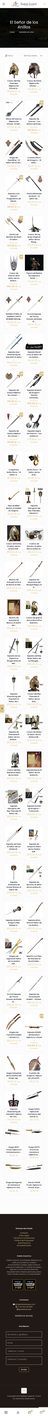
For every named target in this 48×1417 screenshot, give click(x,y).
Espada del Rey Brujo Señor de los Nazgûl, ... (34, 658)
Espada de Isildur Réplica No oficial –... (13, 433)
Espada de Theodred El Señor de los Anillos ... (13, 736)
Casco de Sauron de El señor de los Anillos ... (14, 277)
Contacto (24, 1233)
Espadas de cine (26, 32)
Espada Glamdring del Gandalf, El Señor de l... (14, 698)
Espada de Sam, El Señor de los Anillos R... (13, 846)
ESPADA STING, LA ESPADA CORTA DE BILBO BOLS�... (14, 316)
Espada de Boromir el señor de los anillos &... (34, 884)
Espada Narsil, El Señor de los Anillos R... (34, 772)
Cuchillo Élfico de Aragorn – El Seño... (34, 160)
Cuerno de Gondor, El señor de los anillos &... (34, 546)
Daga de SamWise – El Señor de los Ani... (14, 160)
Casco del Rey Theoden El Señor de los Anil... (34, 698)
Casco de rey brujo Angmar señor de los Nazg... (34, 238)
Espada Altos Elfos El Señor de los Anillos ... (34, 922)
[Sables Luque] (24, 4)
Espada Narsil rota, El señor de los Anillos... (34, 354)
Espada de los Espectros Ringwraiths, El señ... (14, 660)
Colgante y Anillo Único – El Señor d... (14, 472)
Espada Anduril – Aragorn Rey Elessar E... (14, 922)
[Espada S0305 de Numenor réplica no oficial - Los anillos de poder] (34, 1027)
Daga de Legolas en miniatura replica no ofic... (14, 1185)
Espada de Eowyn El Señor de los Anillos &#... (34, 848)
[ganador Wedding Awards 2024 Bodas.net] (30, 1289)
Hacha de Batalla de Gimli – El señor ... (13, 237)
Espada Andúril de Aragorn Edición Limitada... (34, 394)
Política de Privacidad (24, 1240)
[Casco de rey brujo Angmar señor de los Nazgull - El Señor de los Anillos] (34, 229)
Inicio (12, 32)
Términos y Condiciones (24, 1238)
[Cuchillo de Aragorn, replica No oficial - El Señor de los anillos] (34, 1068)
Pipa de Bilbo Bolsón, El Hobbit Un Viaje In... (13, 508)
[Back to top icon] (24, 1390)
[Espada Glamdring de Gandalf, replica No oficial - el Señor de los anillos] (14, 1104)
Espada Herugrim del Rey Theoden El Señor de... (14, 810)
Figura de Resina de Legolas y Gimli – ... (34, 275)
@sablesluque (24, 1309)
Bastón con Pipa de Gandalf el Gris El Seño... (34, 958)
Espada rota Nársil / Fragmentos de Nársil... (14, 197)
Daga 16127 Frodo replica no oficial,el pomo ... (14, 1149)
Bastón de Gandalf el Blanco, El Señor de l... (14, 622)
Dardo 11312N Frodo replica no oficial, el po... (34, 1185)
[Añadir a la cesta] (20, 65)
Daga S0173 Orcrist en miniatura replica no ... (34, 1151)
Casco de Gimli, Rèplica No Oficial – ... (34, 83)
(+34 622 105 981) (25, 1307)
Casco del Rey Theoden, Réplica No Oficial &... (13, 85)
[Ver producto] (20, 69)
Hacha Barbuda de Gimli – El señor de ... (34, 196)
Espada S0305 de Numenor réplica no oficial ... (34, 1036)
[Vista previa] (20, 77)
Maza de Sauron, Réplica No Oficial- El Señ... (14, 121)
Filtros (10, 55)
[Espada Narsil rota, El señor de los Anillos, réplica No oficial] (34, 347)
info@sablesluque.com (25, 1304)
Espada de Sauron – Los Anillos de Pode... (34, 121)
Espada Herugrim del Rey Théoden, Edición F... (34, 509)
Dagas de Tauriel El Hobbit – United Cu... (13, 1035)
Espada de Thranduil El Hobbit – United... (34, 996)
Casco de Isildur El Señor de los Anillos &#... (34, 734)
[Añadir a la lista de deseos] (20, 73)
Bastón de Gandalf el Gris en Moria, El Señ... (14, 582)
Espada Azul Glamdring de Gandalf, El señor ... (14, 356)
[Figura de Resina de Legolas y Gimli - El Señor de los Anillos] (34, 267)
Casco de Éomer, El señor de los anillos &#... (14, 546)
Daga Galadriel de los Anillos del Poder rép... (13, 1075)
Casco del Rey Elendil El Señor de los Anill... (14, 772)
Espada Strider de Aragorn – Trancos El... (34, 808)
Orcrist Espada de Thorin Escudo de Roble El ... (34, 318)
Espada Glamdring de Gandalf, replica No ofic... (13, 1113)
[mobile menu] (44, 4)
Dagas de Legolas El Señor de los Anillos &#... (13, 960)
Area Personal (24, 1243)
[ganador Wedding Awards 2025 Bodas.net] (18, 1289)
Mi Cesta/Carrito (24, 1245)
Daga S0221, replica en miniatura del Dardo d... (34, 1113)
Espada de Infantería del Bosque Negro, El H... (34, 583)
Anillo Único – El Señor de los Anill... (34, 472)
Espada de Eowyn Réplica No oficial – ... (13, 392)
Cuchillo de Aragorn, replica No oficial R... (34, 1075)
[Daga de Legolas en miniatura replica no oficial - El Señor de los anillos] (14, 1166)
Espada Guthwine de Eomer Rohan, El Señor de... (14, 886)
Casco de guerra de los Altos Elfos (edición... (34, 620)
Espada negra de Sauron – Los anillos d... (34, 433)
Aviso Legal (24, 1235)
